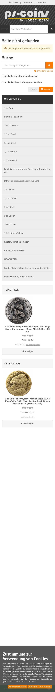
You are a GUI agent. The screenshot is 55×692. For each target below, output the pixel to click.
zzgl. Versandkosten (33, 345)
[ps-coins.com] (27, 14)
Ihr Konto (27, 2)
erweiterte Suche (44, 70)
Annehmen (45, 686)
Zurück (33, 89)
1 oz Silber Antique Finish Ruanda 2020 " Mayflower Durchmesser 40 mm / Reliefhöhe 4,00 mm (27, 329)
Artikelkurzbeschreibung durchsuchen (23, 82)
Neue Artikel (12, 363)
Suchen (47, 89)
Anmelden (41, 2)
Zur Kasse (13, 2)
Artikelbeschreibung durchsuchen (21, 76)
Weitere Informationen (17, 687)
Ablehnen (33, 686)
